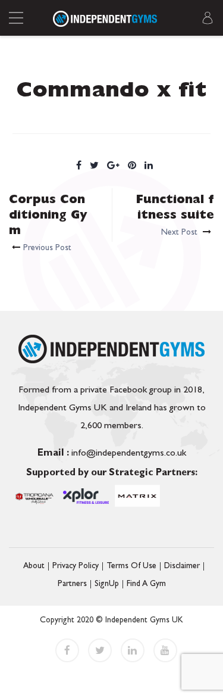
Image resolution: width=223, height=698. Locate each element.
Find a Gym (146, 584)
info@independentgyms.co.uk (111, 454)
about (34, 566)
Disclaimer (182, 566)
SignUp (107, 584)
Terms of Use (131, 566)
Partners (72, 584)
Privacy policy (75, 566)
